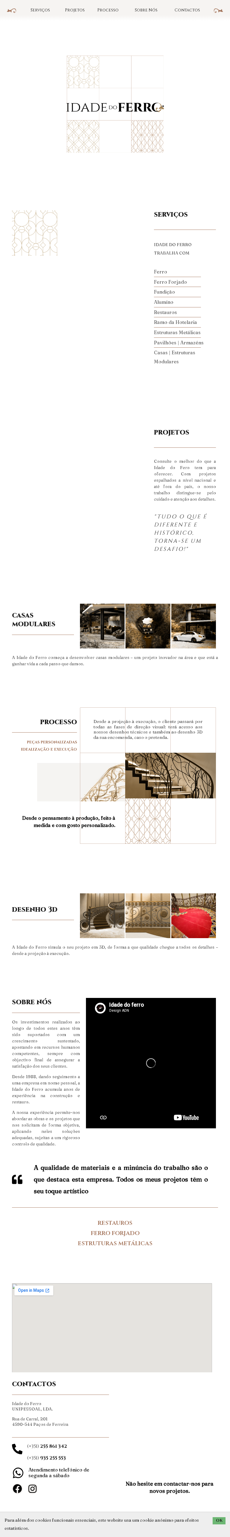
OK (219, 1520)
